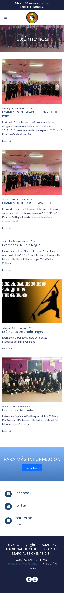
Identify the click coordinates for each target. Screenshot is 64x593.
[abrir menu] (6, 17)
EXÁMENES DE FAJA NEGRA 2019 (26, 203)
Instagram (38, 6)
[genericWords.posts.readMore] (32, 81)
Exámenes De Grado (17, 410)
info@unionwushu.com (22, 563)
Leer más (7, 141)
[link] (32, 17)
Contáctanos (32, 467)
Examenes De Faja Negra (21, 245)
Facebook (25, 6)
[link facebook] (29, 579)
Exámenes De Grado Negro (22, 332)
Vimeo (18, 524)
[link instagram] (35, 579)
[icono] (8, 494)
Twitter (21, 505)
